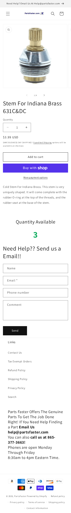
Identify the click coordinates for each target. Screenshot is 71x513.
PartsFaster (20, 496)
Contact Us (15, 352)
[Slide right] (44, 95)
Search (12, 397)
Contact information (37, 508)
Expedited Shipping (42, 142)
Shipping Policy (17, 379)
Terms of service (36, 502)
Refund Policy (16, 370)
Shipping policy (57, 502)
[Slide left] (26, 95)
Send (15, 330)
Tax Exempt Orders (20, 361)
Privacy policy (17, 502)
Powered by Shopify (37, 496)
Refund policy (58, 496)
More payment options (35, 177)
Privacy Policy (16, 388)
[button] (8, 13)
